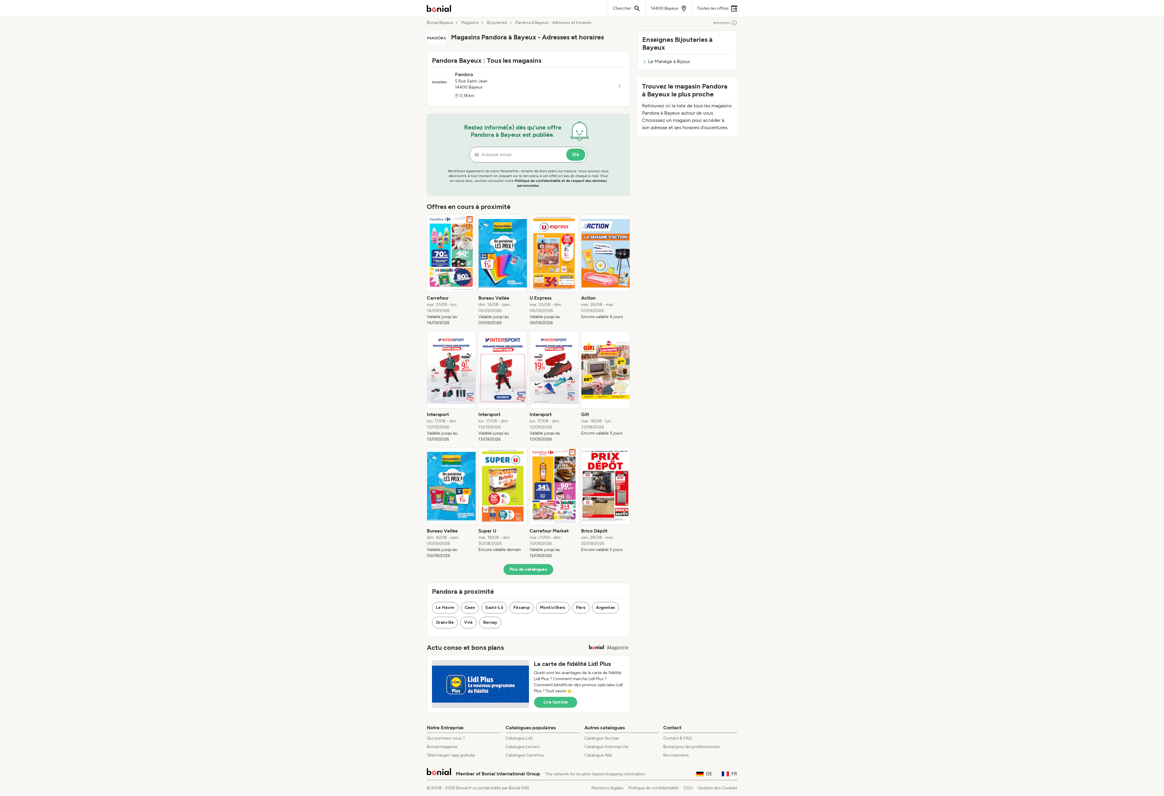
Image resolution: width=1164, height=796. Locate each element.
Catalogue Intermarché (606, 746)
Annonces (721, 23)
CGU (688, 788)
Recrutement (676, 755)
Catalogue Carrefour (525, 755)
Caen (470, 607)
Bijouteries (497, 23)
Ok (575, 154)
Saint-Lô (494, 607)
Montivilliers (553, 607)
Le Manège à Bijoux (669, 61)
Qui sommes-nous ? (446, 738)
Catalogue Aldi (598, 755)
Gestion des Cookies (717, 788)
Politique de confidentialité (653, 788)
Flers (581, 607)
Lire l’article (556, 702)
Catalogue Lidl (519, 738)
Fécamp (521, 607)
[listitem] (451, 270)
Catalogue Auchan (601, 738)
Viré (468, 622)
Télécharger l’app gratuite (451, 755)
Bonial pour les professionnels (691, 746)
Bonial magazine (442, 746)
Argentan (605, 607)
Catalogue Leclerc (523, 746)
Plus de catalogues (528, 569)
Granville (445, 622)
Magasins (470, 23)
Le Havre (445, 607)
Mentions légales (607, 788)
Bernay (490, 622)
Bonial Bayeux (440, 23)
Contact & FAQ (677, 738)
